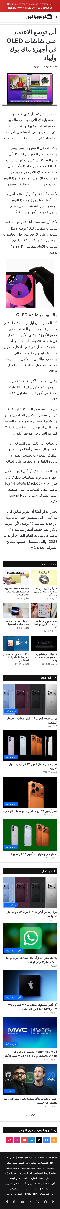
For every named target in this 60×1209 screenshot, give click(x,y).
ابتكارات (33, 1178)
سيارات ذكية (44, 1178)
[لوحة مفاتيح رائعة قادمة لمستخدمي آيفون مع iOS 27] (44, 610)
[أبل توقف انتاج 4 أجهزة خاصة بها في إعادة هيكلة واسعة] (44, 643)
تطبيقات (50, 1168)
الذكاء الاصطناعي (45, 1163)
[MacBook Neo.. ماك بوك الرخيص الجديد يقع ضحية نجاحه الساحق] (16, 577)
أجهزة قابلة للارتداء (46, 1183)
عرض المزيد (30, 1114)
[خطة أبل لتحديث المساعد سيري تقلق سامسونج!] (16, 610)
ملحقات (29, 1188)
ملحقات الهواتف (17, 1188)
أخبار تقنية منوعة (47, 1193)
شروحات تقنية (28, 1168)
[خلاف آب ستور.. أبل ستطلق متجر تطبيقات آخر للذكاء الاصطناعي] (16, 643)
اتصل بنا (18, 1193)
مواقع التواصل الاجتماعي (45, 1173)
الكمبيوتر (32, 1183)
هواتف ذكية (31, 1163)
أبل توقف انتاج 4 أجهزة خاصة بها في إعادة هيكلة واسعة (46, 657)
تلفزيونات (39, 1188)
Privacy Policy (30, 1193)
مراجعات (41, 1168)
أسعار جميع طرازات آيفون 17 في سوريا (34, 854)
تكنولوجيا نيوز (9, 1157)
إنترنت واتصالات (13, 1168)
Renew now (15, 7)
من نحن (8, 1193)
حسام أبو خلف (48, 66)
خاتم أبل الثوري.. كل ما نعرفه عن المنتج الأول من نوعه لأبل (45, 591)
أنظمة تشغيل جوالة (15, 1163)
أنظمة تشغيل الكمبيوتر (15, 1183)
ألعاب (25, 1178)
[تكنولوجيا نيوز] (39, 17)
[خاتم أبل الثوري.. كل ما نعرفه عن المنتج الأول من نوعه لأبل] (44, 577)
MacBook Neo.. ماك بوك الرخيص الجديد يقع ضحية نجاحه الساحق (16, 591)
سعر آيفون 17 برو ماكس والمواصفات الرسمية (30, 811)
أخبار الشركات (10, 1173)
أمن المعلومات (25, 1173)
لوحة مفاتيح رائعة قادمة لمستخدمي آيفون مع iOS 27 (45, 624)
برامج (48, 1188)
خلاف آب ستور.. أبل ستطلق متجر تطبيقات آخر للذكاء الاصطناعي (16, 657)
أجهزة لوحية (15, 1178)
